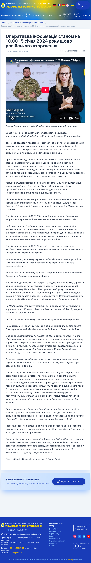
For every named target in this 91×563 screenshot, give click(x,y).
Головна (4, 23)
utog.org (70, 560)
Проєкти (86, 15)
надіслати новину (71, 481)
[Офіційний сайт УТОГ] (26, 5)
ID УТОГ (80, 5)
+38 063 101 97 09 (16, 548)
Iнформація (17, 15)
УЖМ (59, 15)
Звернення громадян (82, 528)
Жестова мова (67, 15)
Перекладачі (48, 15)
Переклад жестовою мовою (33, 23)
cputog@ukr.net (16, 553)
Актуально (6, 15)
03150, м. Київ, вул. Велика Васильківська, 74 (22, 534)
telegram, (28, 548)
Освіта (36, 15)
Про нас (28, 15)
